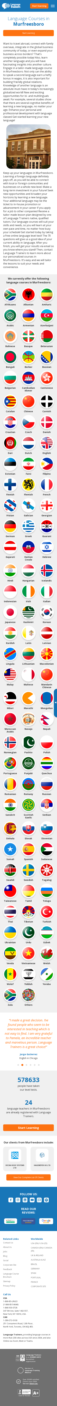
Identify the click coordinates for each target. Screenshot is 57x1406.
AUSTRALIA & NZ (38, 1259)
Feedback (7, 1269)
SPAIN (33, 1273)
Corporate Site (9, 1265)
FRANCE (34, 1282)
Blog (5, 1256)
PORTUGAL (36, 1277)
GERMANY (35, 1268)
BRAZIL (34, 1264)
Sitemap (6, 1281)
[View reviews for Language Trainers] (29, 1392)
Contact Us (8, 1242)
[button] (18, 1065)
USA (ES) (43, 1243)
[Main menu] (52, 5)
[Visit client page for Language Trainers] (28, 1381)
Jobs (5, 1251)
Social (5, 1260)
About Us (7, 1247)
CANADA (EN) (37, 1247)
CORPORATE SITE (38, 1286)
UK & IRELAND (37, 1255)
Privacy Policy (9, 1285)
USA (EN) (34, 1243)
